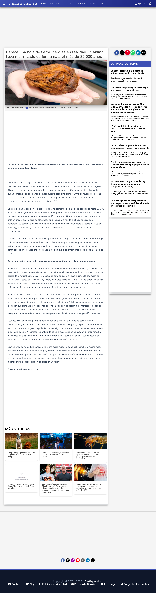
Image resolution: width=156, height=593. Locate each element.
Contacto (16, 584)
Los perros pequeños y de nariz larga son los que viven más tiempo (129, 88)
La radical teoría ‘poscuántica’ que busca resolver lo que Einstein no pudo (130, 146)
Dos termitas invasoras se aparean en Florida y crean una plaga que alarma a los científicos (130, 165)
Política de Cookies (85, 584)
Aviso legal (109, 584)
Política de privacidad (54, 584)
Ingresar (141, 3)
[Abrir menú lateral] (4, 3)
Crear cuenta (96, 3)
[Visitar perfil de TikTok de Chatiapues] (93, 560)
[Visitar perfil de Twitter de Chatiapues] (68, 560)
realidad (70, 107)
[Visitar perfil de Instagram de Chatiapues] (73, 560)
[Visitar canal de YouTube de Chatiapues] (78, 560)
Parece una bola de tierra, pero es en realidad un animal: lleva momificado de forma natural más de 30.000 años (55, 54)
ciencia (41, 107)
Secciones (54, 3)
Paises (80, 3)
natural (57, 107)
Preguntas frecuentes (136, 584)
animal (31, 107)
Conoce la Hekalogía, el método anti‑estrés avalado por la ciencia (127, 72)
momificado (49, 107)
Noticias (67, 3)
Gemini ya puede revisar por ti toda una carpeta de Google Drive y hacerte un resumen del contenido (130, 203)
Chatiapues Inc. (93, 581)
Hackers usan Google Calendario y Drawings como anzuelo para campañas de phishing (128, 184)
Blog (32, 584)
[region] (78, 27)
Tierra (76, 107)
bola (36, 107)
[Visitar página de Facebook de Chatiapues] (63, 560)
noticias (63, 107)
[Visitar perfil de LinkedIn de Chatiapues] (88, 560)
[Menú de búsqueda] (150, 3)
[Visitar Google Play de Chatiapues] (83, 560)
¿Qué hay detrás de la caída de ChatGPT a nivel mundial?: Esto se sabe (128, 129)
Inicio (43, 3)
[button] (116, 52)
